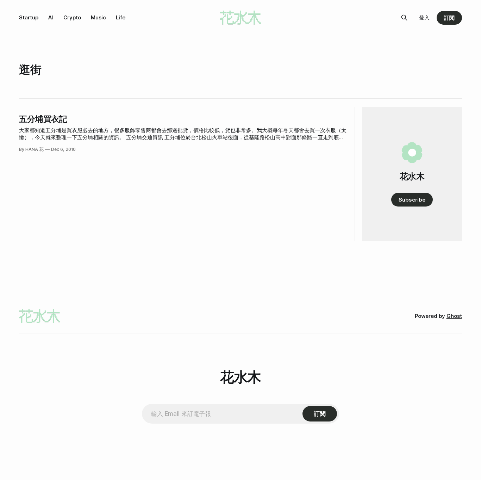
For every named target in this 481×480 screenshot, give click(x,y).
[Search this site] (404, 17)
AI (51, 17)
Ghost (454, 316)
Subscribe (412, 199)
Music (98, 17)
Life (120, 17)
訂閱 (449, 17)
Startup (28, 17)
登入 (424, 17)
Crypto (72, 17)
